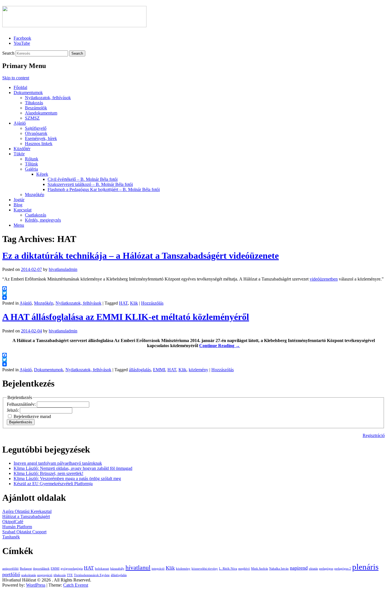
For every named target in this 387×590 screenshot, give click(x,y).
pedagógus (326, 568)
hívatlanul (138, 567)
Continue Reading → (219, 345)
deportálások (41, 568)
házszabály (117, 568)
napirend (299, 568)
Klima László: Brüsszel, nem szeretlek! (48, 473)
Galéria (31, 169)
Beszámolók (36, 107)
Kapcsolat (22, 209)
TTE (70, 575)
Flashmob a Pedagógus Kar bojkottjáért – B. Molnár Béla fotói (104, 189)
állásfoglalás (140, 369)
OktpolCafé (12, 521)
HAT (123, 303)
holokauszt (102, 568)
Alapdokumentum (41, 113)
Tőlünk (31, 164)
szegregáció (44, 575)
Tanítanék (11, 536)
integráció (158, 568)
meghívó (244, 568)
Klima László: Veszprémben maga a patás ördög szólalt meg (67, 478)
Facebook (22, 38)
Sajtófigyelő (35, 128)
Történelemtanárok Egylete (92, 575)
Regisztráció (374, 435)
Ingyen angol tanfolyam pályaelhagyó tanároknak (58, 463)
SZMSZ (32, 118)
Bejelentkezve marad (32, 416)
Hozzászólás (152, 303)
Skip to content (15, 77)
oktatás (313, 568)
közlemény (198, 369)
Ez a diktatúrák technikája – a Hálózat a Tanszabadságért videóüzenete (140, 256)
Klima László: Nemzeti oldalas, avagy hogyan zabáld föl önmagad (73, 468)
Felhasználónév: (22, 404)
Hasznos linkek (38, 143)
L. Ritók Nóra (228, 568)
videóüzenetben (324, 279)
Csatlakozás (35, 215)
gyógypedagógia (72, 568)
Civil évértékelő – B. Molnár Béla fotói (83, 179)
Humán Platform (17, 526)
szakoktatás (28, 575)
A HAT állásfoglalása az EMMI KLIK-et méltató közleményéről (125, 317)
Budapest (26, 568)
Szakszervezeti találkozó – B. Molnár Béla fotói (90, 184)
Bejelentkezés (20, 422)
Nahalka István (279, 568)
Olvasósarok (36, 133)
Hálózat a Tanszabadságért (26, 516)
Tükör (19, 153)
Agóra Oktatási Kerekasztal (27, 511)
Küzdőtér (22, 148)
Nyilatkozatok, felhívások (48, 97)
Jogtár (19, 199)
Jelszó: (13, 410)
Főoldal (20, 87)
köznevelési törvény (205, 568)
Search (8, 53)
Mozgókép (34, 194)
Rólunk (31, 158)
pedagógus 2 (342, 568)
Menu (19, 225)
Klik (134, 303)
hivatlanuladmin (63, 269)
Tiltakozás (34, 102)
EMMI (159, 369)
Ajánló (20, 123)
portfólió (11, 574)
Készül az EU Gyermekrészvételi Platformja (53, 483)
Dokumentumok (28, 92)
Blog (18, 204)
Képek (42, 174)
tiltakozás (60, 575)
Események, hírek (41, 138)
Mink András (259, 568)
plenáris (365, 566)
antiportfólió (10, 568)
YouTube (22, 43)
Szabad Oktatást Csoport (24, 531)
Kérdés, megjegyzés (43, 220)
